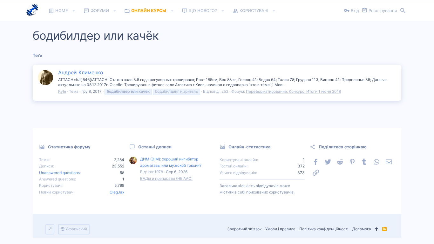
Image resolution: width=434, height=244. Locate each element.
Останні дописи (155, 146)
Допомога (361, 229)
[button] (73, 11)
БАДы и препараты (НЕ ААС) (166, 178)
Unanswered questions (59, 172)
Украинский (75, 229)
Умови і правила (280, 229)
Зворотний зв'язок (244, 229)
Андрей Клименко (80, 72)
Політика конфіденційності (324, 229)
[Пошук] (403, 11)
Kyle (62, 91)
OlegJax (117, 192)
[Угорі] (376, 229)
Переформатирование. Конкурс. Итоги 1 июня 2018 (293, 91)
